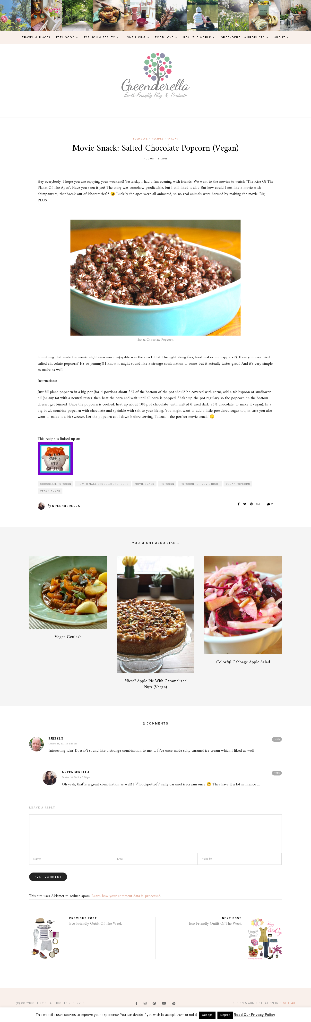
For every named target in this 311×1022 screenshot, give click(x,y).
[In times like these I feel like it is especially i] (171, 15)
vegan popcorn (238, 484)
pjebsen (56, 738)
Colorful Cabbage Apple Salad (243, 662)
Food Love (164, 37)
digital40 (287, 1003)
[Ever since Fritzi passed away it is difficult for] (233, 15)
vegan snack (50, 491)
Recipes (158, 139)
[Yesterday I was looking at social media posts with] (77, 15)
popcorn (167, 484)
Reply (277, 739)
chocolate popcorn (55, 484)
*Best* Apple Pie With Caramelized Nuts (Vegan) (156, 684)
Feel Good (65, 37)
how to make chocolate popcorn (103, 484)
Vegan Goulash (68, 637)
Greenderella (66, 506)
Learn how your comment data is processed (126, 896)
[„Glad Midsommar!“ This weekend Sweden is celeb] (46, 15)
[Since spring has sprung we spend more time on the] (295, 15)
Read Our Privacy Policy (254, 1015)
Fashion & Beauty (99, 37)
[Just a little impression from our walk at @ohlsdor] (15, 15)
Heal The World (197, 37)
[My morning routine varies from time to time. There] (140, 15)
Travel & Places (36, 37)
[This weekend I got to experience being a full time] (202, 15)
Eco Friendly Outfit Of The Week (95, 923)
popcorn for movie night (200, 484)
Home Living (135, 37)
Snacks (172, 139)
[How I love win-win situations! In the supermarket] (264, 15)
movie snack (144, 484)
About (279, 37)
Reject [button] (225, 1015)
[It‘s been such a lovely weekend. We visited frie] (108, 15)
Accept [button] (207, 1015)
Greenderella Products (243, 37)
